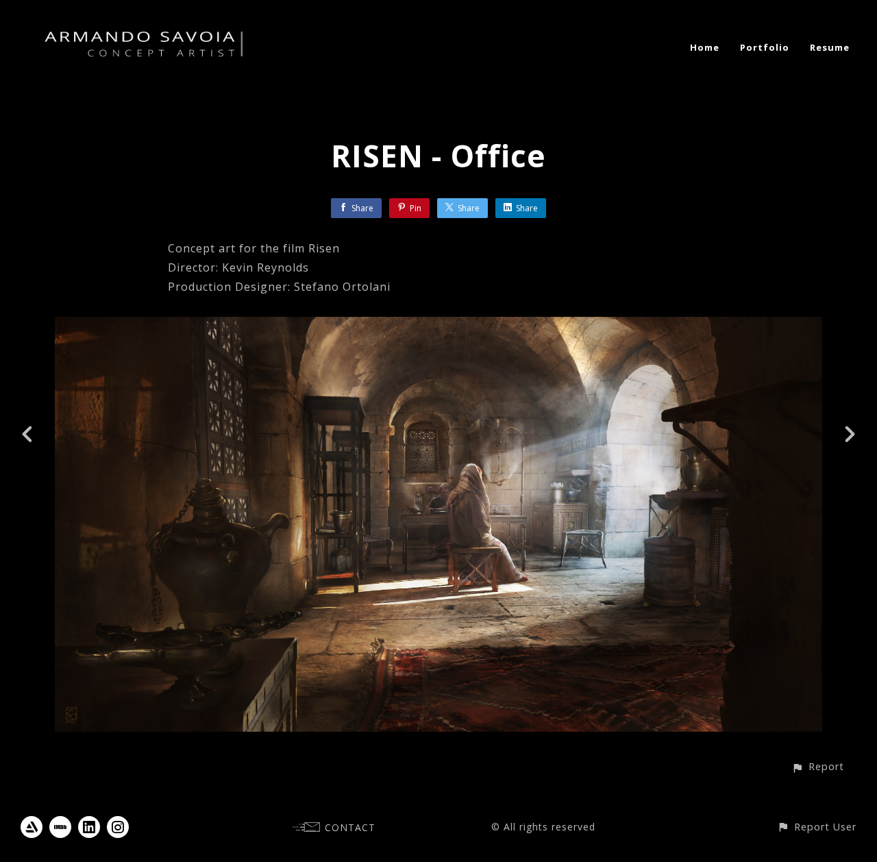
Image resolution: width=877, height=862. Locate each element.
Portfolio (764, 47)
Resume (830, 47)
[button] (818, 766)
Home (704, 47)
